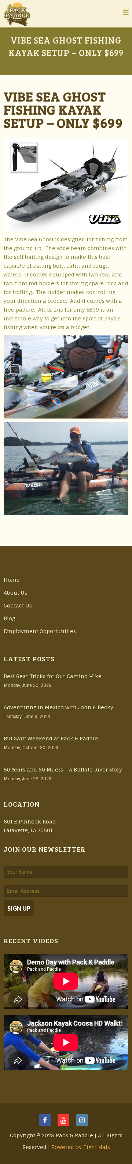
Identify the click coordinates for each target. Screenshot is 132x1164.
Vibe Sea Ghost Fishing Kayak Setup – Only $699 (63, 109)
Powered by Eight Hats (80, 1147)
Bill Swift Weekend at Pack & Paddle (51, 738)
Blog (9, 618)
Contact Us (18, 605)
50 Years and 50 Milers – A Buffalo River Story (63, 769)
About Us (15, 593)
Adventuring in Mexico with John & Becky (58, 707)
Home (12, 580)
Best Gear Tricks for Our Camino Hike (53, 676)
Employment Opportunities (40, 631)
